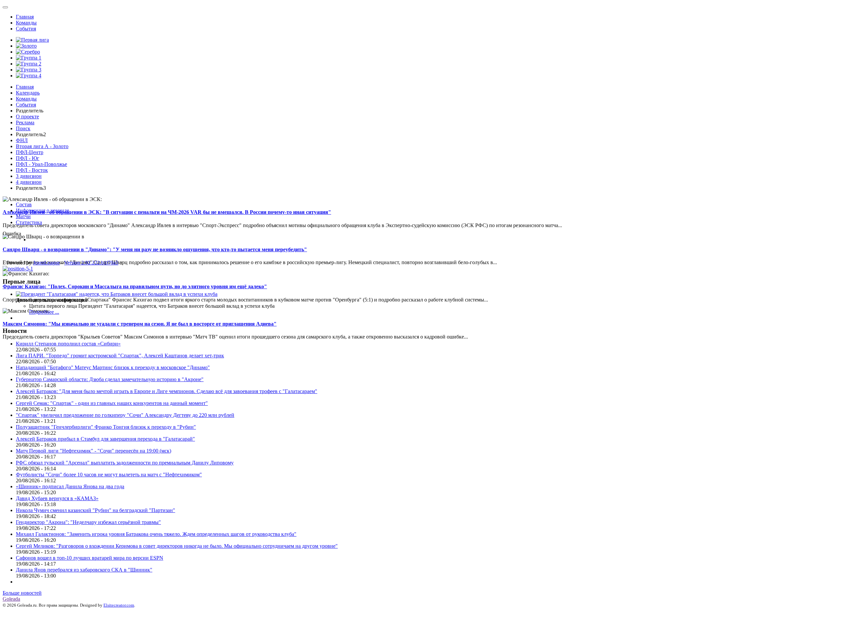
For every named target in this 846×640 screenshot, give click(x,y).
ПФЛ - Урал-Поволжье (41, 164)
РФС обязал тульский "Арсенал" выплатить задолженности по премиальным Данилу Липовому (125, 462)
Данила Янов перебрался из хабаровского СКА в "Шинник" (84, 570)
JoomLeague (46, 262)
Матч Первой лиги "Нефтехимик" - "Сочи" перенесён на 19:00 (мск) (93, 451)
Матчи (23, 216)
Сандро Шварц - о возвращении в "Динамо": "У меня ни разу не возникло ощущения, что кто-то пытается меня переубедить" (155, 249)
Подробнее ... (44, 312)
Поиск (23, 128)
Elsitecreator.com (118, 605)
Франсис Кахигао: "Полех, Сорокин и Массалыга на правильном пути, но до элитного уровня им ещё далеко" (135, 286)
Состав (24, 204)
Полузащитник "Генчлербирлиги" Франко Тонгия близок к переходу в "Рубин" (106, 427)
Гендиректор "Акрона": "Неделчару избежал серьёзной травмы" (88, 522)
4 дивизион (29, 182)
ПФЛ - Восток (32, 170)
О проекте (27, 116)
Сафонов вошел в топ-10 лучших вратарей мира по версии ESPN (89, 558)
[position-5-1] (18, 268)
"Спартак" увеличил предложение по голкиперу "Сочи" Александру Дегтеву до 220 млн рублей (125, 415)
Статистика (29, 222)
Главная (25, 17)
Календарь (28, 93)
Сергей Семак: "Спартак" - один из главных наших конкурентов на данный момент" (112, 403)
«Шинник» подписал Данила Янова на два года (70, 486)
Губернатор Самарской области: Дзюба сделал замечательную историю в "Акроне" (110, 379)
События (26, 28)
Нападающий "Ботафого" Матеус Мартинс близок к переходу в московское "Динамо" (113, 367)
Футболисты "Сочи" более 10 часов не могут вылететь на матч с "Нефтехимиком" (109, 474)
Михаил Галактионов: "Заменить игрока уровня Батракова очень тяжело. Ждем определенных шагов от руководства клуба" (156, 534)
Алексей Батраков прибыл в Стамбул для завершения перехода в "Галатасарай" (105, 439)
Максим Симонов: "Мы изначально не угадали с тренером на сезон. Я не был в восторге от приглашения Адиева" (140, 324)
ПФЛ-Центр (29, 152)
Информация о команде (42, 210)
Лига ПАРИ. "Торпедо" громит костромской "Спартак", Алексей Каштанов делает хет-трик (120, 355)
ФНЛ (22, 140)
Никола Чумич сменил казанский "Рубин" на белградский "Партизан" (95, 510)
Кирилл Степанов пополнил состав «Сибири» (68, 343)
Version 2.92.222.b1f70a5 (91, 262)
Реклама (25, 122)
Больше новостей (22, 593)
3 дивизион (29, 176)
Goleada (11, 599)
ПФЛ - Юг (27, 158)
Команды (26, 22)
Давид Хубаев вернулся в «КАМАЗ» (57, 498)
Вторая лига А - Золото (42, 146)
